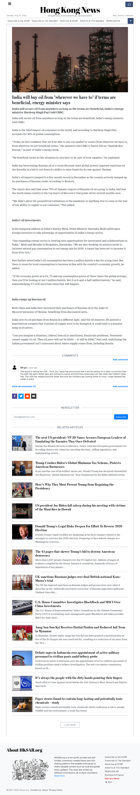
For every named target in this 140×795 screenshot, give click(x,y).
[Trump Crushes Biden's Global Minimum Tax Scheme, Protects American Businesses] (22, 468)
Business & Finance (114, 775)
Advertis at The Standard (92, 21)
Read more (59, 776)
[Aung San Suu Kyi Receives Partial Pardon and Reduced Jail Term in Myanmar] (22, 632)
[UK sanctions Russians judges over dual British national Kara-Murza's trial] (22, 582)
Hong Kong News (70, 9)
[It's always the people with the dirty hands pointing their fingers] (22, 683)
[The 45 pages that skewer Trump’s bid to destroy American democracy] (22, 557)
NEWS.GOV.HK (113, 21)
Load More (70, 725)
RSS (110, 782)
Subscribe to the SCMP (19, 21)
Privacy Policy (55, 790)
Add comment (120, 359)
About (45, 790)
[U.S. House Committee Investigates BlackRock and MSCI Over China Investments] (22, 607)
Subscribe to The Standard (45, 21)
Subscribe (121, 417)
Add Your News (112, 778)
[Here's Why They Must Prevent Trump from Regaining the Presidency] (22, 489)
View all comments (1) (24, 386)
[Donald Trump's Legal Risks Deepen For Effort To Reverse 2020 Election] (22, 531)
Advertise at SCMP (69, 21)
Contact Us (35, 790)
